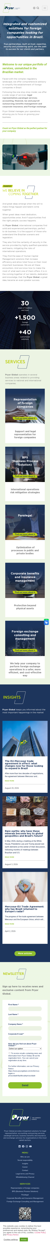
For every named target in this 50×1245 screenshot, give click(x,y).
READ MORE (9, 781)
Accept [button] (23, 1239)
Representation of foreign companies (25, 1188)
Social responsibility (25, 1160)
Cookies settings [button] (11, 1239)
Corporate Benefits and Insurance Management (25, 1198)
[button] (38, 8)
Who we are (25, 1157)
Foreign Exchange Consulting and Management (25, 1201)
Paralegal (25, 1195)
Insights (25, 1164)
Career (25, 1167)
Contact (25, 1170)
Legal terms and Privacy (25, 1174)
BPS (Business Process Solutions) (25, 1191)
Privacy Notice (13, 1235)
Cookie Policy (40, 1232)
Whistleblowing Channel (25, 1177)
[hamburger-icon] (45, 8)
